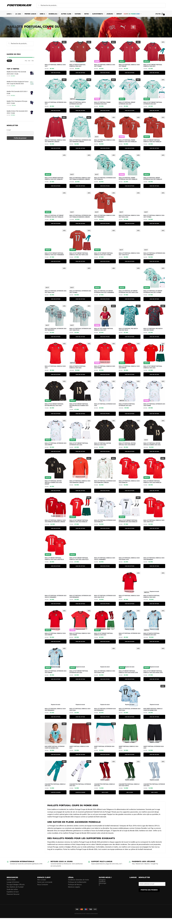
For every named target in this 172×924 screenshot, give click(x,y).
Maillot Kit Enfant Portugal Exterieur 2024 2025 (78, 671)
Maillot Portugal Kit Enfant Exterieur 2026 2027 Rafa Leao (128, 291)
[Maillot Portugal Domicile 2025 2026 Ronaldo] (129, 468)
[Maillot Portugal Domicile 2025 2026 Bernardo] (154, 545)
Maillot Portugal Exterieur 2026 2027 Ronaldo (105, 178)
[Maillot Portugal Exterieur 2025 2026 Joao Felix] (105, 582)
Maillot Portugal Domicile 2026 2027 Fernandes (104, 216)
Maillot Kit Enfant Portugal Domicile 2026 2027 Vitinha (103, 253)
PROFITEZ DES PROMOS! (149, 890)
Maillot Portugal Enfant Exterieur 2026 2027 (127, 103)
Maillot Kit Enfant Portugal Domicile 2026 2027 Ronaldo (54, 178)
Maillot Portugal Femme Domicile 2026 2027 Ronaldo (128, 140)
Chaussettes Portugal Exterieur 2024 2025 (154, 784)
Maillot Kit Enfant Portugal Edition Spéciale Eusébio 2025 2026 (78, 405)
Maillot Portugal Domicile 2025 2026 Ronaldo (129, 481)
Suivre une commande (44, 882)
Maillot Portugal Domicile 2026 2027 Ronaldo (104, 140)
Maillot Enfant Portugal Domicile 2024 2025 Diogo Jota (128, 671)
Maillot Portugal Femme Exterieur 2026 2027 (102, 103)
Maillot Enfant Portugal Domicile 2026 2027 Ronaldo (152, 140)
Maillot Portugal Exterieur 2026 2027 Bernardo (55, 329)
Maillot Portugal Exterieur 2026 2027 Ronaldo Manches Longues (80, 216)
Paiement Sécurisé (13, 894)
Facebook (102, 881)
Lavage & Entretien (13, 882)
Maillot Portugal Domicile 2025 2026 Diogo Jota (129, 558)
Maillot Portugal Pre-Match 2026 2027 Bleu (128, 329)
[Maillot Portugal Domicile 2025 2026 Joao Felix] (154, 507)
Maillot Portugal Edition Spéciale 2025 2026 (102, 444)
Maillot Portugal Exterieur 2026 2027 (55, 103)
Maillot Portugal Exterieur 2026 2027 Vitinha (80, 291)
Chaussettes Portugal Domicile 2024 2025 (104, 784)
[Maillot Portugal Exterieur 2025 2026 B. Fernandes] (55, 582)
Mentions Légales (74, 887)
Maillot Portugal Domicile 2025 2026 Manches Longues (79, 481)
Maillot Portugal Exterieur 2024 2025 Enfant (55, 671)
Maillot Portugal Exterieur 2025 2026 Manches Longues (105, 481)
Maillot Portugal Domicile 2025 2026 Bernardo (153, 558)
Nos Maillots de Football (15, 887)
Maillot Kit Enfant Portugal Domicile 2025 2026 (152, 367)
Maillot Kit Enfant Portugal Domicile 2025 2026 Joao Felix (78, 558)
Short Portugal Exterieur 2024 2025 (153, 747)
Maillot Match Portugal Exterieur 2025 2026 (127, 404)
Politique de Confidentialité (77, 882)
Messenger (102, 883)
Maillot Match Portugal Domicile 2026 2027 (77, 65)
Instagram (102, 880)
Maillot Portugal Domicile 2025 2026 (55, 367)
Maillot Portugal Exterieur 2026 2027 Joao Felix (80, 329)
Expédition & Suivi (13, 892)
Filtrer (9, 60)
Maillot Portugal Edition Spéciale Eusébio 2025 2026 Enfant (53, 482)
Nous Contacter (42, 884)
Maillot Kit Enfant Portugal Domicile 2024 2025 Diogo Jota (153, 671)
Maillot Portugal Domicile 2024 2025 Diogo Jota (104, 671)
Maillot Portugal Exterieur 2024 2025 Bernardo (105, 709)
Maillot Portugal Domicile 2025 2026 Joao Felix (153, 521)
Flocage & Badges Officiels (16, 884)
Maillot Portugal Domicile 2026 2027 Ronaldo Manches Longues (79, 178)
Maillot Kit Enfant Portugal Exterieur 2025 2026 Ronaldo (128, 521)
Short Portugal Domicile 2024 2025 (128, 747)
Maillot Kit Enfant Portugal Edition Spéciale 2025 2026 (54, 404)
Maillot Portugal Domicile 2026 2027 (55, 65)
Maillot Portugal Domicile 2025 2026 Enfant (129, 367)
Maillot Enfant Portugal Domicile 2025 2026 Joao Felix (54, 558)
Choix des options (55, 72)
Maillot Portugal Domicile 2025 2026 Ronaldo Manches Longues (55, 521)
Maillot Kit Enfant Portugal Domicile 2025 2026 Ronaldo (78, 521)
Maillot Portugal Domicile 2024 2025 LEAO (79, 709)
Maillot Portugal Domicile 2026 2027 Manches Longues (55, 140)
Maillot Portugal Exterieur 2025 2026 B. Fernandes (55, 596)
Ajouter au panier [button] (55, 792)
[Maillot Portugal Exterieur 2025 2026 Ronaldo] (105, 507)
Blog (8, 897)
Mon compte (41, 880)
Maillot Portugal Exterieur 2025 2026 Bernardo (80, 596)
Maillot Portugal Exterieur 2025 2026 (105, 404)
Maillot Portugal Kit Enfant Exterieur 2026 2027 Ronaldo (54, 216)
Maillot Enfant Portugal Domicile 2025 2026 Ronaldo (152, 481)
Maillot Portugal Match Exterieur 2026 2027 (77, 103)
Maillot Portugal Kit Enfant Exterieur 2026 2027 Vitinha (152, 291)
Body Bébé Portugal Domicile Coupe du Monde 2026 (152, 709)
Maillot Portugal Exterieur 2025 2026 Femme (154, 404)
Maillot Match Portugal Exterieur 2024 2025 (151, 634)
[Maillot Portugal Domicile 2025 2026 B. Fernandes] (105, 545)
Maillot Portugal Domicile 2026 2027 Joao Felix (129, 253)
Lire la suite (105, 792)
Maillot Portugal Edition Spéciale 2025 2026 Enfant (127, 444)
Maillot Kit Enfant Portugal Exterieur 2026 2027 (152, 103)
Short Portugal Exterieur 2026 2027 (104, 747)
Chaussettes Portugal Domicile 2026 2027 (55, 784)
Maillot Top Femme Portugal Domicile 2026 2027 (103, 329)
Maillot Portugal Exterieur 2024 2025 (129, 634)
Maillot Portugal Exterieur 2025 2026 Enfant (55, 444)
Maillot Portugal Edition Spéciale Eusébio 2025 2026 (152, 444)
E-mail (9, 130)
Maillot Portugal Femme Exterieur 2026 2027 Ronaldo (128, 178)
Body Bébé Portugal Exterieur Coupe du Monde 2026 (54, 747)
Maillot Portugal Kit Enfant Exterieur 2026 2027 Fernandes (104, 291)
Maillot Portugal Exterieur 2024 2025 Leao (129, 709)
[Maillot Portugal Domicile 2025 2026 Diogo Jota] (129, 545)
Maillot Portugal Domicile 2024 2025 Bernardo (55, 709)
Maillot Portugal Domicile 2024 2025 (129, 596)
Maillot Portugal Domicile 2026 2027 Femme (104, 65)
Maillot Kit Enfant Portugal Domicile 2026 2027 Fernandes (54, 253)
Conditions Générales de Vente (78, 880)
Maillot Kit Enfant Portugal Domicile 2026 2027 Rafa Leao (78, 253)
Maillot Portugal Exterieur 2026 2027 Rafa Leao (55, 291)
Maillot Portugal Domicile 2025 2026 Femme (104, 367)
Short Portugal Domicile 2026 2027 (79, 747)
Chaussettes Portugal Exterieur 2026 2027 (80, 784)
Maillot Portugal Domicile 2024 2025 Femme (79, 634)
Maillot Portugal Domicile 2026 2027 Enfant (129, 65)
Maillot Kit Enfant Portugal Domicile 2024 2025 (103, 634)
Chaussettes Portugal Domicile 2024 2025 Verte (129, 784)
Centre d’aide (11, 880)
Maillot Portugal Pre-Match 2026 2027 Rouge (152, 329)
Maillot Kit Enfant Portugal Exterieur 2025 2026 (78, 444)
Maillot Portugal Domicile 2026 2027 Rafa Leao (129, 216)
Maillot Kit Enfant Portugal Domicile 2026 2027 (152, 65)
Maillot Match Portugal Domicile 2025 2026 (77, 367)
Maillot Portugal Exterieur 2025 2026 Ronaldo (105, 521)
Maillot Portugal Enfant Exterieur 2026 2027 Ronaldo (152, 178)
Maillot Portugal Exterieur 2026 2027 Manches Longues (80, 140)
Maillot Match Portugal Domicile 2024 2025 (151, 596)
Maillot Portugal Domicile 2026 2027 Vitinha (153, 216)
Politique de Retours (75, 884)
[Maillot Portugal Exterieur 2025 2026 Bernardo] (80, 582)
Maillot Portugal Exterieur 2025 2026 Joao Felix (105, 596)
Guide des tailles (12, 889)
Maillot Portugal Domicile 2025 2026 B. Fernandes (104, 558)
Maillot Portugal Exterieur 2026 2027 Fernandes (154, 253)
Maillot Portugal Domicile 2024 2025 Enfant (55, 634)
